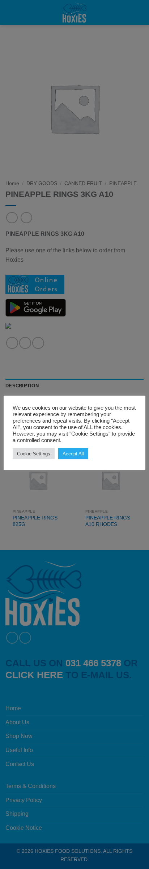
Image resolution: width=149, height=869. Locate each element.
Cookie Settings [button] (33, 453)
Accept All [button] (73, 453)
